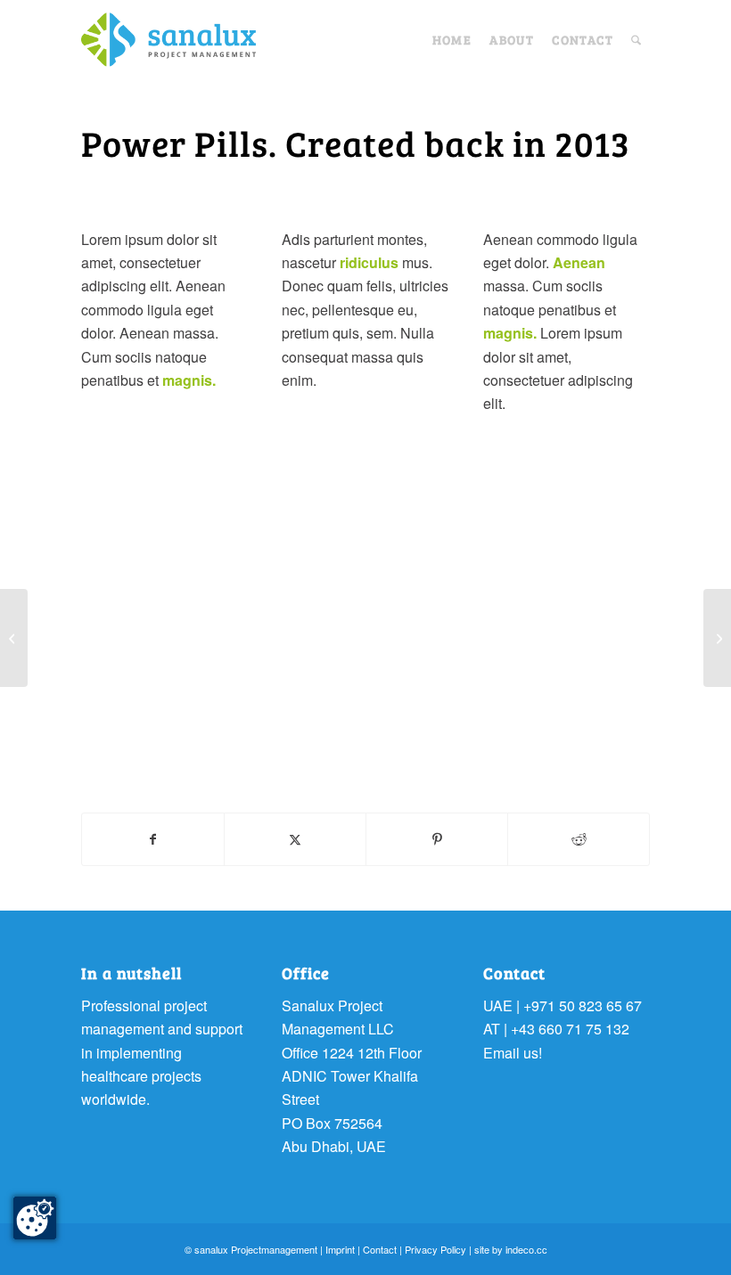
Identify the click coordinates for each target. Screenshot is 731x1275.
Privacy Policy (435, 1249)
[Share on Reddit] (578, 838)
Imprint (340, 1249)
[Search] (636, 40)
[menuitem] (452, 40)
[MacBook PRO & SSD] (14, 638)
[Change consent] (34, 1218)
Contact (380, 1249)
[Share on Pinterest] (436, 838)
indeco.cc (526, 1249)
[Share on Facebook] (153, 838)
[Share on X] (295, 838)
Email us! (512, 1052)
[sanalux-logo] (168, 40)
